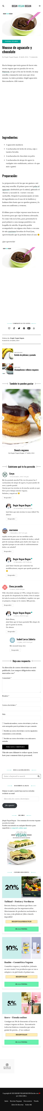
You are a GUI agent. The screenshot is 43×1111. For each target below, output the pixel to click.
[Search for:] (21, 776)
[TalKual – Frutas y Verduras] (21, 887)
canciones (12, 231)
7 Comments (33, 57)
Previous (2, 418)
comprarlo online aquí (18, 828)
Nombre (5, 696)
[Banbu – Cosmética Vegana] (21, 948)
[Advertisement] (21, 108)
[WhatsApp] (34, 328)
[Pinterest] (24, 328)
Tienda (36, 1101)
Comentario (6, 678)
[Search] (38, 776)
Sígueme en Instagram (7, 1068)
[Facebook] (14, 328)
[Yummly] (29, 328)
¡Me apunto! (9, 805)
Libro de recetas (17, 1105)
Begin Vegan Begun (11, 57)
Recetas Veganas (16, 1101)
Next (41, 418)
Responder (7, 498)
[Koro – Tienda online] (21, 1003)
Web (3, 714)
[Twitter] (19, 328)
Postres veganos (11, 41)
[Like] (9, 328)
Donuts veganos (21, 450)
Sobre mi (28, 1105)
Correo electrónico (9, 705)
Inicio (6, 1101)
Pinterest (5, 72)
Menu (39, 6)
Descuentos (28, 1101)
